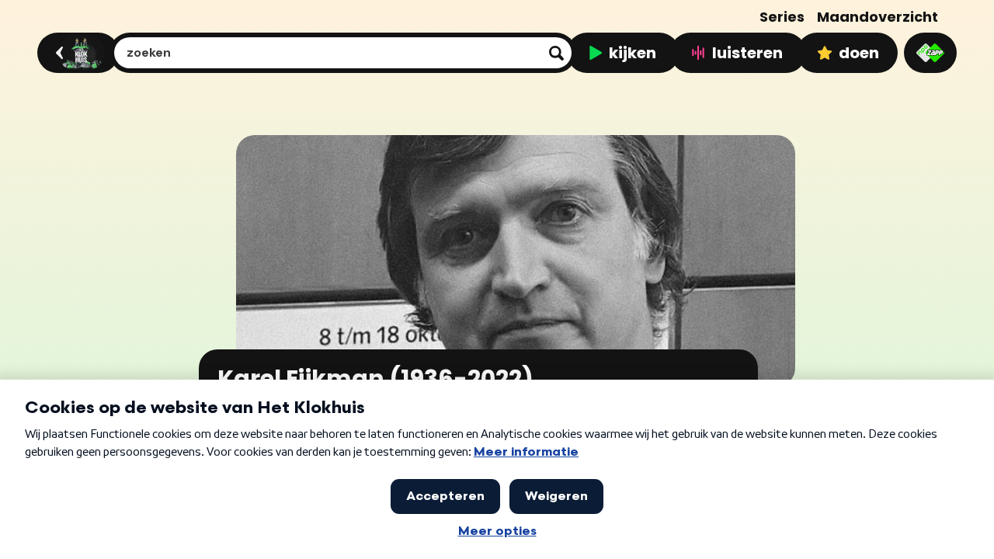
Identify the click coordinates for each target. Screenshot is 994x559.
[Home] (75, 53)
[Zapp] (930, 53)
